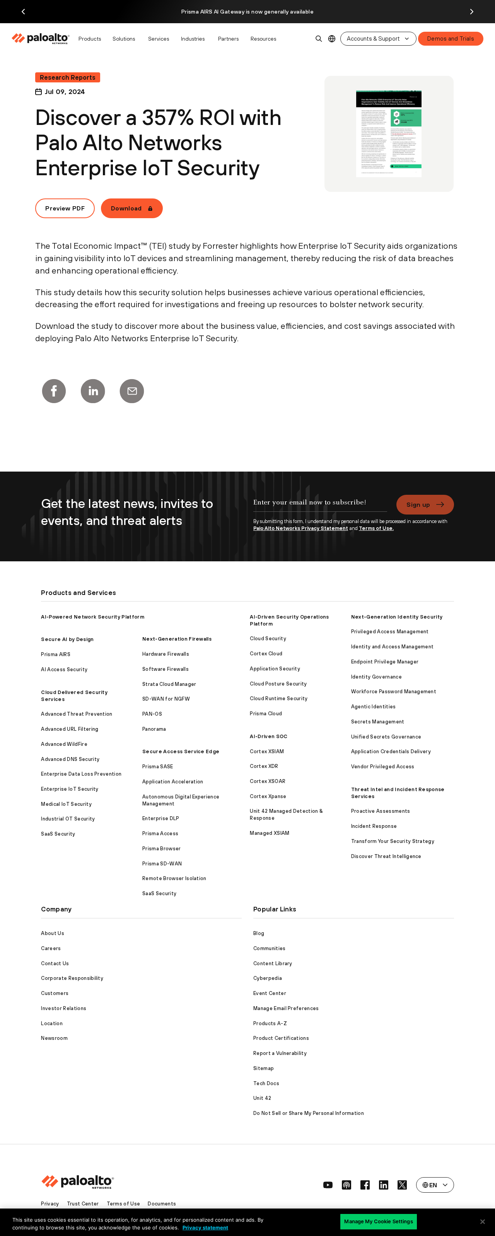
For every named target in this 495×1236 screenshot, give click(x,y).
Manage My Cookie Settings (378, 1221)
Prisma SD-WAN (162, 864)
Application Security (275, 669)
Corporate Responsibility (72, 978)
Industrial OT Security (68, 819)
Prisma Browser (161, 848)
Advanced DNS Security (70, 759)
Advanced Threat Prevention (76, 714)
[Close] (482, 1221)
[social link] (328, 1185)
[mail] (131, 391)
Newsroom (54, 1038)
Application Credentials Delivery (391, 751)
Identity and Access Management (392, 647)
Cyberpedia (267, 978)
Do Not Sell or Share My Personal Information (308, 1113)
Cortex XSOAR (267, 781)
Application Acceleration (172, 782)
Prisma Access (160, 833)
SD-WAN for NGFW (166, 699)
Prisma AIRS (55, 654)
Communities (269, 948)
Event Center (269, 993)
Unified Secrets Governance (386, 737)
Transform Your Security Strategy (392, 841)
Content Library (272, 963)
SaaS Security (58, 834)
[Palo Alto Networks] (41, 38)
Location (52, 1023)
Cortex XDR (264, 766)
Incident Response (374, 826)
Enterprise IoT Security (69, 789)
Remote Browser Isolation (174, 878)
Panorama (154, 729)
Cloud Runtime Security (278, 698)
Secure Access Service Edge (180, 751)
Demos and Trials (450, 38)
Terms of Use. (376, 528)
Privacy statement (205, 1227)
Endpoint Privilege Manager (384, 662)
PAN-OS (152, 714)
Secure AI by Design (67, 639)
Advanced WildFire (64, 744)
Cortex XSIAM (267, 751)
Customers (54, 993)
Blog (258, 933)
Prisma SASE (157, 766)
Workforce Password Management (393, 691)
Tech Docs (266, 1083)
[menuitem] (43, 38)
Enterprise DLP (160, 818)
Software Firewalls (165, 669)
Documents (162, 1204)
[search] (319, 39)
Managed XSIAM (269, 833)
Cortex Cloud (266, 653)
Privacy (50, 1204)
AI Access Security (64, 669)
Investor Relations (63, 1008)
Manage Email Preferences (286, 1008)
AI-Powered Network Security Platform (92, 617)
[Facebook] (53, 391)
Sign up (418, 504)
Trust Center (83, 1204)
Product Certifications (281, 1038)
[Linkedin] (92, 391)
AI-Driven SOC (268, 736)
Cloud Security (268, 638)
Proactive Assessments (380, 811)
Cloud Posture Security (278, 684)
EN (332, 39)
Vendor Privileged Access (383, 766)
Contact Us (55, 963)
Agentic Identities (373, 706)
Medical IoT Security (66, 804)
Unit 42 (262, 1098)
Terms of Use (123, 1204)
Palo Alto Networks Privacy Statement (300, 528)
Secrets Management (378, 722)
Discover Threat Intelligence (386, 856)
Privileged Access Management (390, 631)
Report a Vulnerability (280, 1053)
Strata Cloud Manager (169, 684)
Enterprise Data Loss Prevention (81, 774)
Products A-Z (270, 1023)
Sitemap (263, 1068)
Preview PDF (65, 208)
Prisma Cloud (266, 713)
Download (126, 208)
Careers (51, 948)
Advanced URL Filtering (69, 729)
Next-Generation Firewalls (177, 639)
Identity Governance (376, 677)
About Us (52, 933)
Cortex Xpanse (268, 796)
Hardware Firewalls (165, 654)
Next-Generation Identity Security (397, 617)
